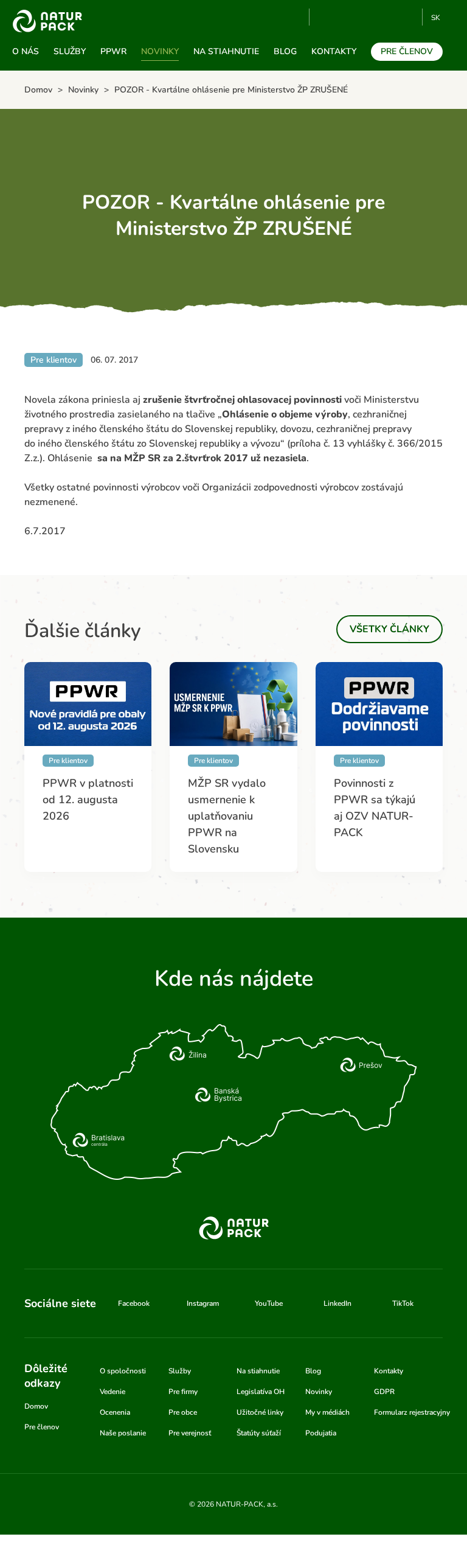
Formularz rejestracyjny (412, 1412)
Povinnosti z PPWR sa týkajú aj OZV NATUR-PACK (374, 808)
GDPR (384, 1391)
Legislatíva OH (261, 1391)
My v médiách (327, 1412)
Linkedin (387, 17)
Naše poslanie (123, 1433)
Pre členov (407, 51)
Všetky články (389, 629)
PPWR (113, 51)
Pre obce (182, 1412)
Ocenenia (115, 1412)
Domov (36, 1406)
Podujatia (320, 1433)
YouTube (326, 17)
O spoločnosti (123, 1371)
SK (435, 18)
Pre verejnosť (189, 1433)
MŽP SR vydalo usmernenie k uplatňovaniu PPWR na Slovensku (227, 816)
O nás (25, 51)
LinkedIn (337, 1303)
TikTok (408, 17)
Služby (70, 51)
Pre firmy (183, 1391)
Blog (285, 51)
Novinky (160, 51)
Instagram (367, 17)
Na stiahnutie (226, 51)
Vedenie (112, 1391)
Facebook (347, 17)
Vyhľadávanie (294, 17)
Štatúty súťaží (259, 1433)
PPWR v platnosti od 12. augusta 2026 (88, 799)
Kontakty (333, 51)
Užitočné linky (260, 1412)
